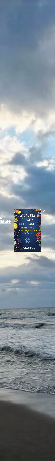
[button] (44, 211)
